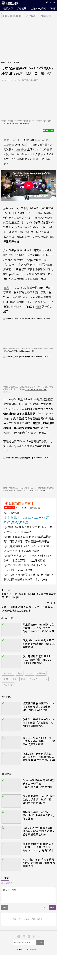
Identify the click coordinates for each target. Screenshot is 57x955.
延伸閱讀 (6, 696)
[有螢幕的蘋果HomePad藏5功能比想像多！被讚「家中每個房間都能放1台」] (11, 801)
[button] (50, 3)
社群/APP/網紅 (38, 8)
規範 (5, 907)
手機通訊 (21, 8)
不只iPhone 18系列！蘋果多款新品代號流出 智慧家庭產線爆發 (39, 644)
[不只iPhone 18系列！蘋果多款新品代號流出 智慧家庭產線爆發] (11, 645)
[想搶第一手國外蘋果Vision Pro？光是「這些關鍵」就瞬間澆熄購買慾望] (11, 724)
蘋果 (20, 673)
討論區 (5, 878)
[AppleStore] (38, 936)
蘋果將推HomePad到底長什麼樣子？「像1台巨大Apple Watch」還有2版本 (38, 628)
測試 (11, 232)
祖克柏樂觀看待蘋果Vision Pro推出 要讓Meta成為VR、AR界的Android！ (38, 706)
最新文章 (8, 8)
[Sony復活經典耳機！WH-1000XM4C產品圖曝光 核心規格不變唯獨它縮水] (11, 832)
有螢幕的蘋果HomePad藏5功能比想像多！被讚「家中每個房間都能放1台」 (39, 799)
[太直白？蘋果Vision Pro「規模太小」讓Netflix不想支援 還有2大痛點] (11, 742)
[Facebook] (18, 936)
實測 (14, 679)
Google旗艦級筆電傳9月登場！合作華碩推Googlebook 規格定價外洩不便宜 (39, 783)
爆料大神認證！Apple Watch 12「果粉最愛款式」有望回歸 (39, 815)
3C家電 (16, 62)
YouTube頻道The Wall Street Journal (15, 123)
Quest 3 (33, 679)
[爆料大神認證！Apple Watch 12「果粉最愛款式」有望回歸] (11, 817)
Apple (29, 673)
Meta (44, 679)
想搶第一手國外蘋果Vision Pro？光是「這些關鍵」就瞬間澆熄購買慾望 (38, 722)
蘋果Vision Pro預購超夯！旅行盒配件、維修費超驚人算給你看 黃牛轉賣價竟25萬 (39, 757)
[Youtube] (47, 3)
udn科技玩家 (6, 62)
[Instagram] (23, 936)
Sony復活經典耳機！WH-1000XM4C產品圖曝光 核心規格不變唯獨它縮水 (39, 831)
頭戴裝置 (41, 673)
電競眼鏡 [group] (46, 15)
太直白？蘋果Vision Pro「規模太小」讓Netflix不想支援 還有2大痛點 (39, 741)
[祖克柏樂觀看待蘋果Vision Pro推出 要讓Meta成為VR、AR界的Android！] (11, 708)
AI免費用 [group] (31, 15)
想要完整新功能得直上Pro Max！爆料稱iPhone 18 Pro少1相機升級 (38, 659)
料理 (6, 679)
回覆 (52, 907)
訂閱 (40, 942)
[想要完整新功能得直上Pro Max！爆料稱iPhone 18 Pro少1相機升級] (11, 661)
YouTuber (8, 684)
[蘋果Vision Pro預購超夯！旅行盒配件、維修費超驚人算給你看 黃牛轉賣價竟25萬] (11, 758)
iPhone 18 (7, 618)
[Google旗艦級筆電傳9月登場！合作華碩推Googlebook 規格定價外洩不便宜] (11, 785)
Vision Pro (8, 673)
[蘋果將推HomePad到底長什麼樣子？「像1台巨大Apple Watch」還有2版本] (11, 629)
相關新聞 (6, 773)
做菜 (23, 679)
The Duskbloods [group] (12, 15)
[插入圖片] (45, 907)
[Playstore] (33, 936)
